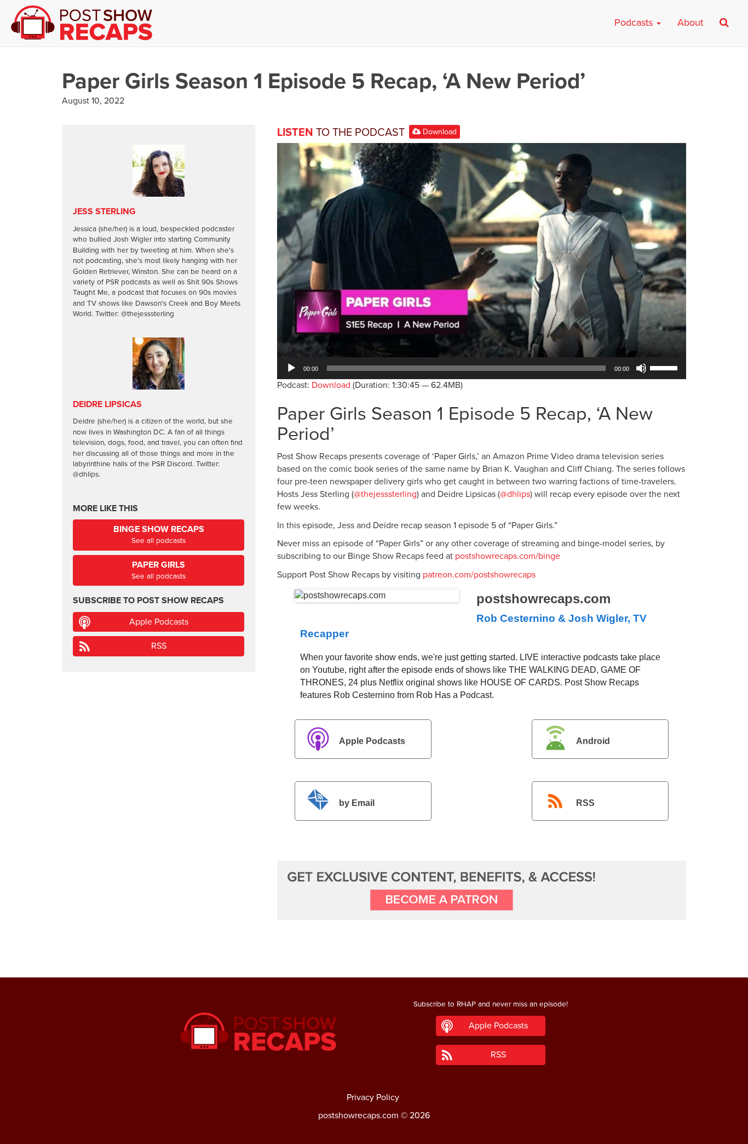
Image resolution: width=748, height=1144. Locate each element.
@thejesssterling (385, 494)
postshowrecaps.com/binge (507, 556)
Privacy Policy (373, 1097)
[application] (481, 368)
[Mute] (641, 368)
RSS (585, 803)
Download (439, 131)
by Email (357, 803)
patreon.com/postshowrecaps (479, 574)
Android (593, 741)
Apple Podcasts (372, 741)
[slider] (665, 367)
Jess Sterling (104, 211)
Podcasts (634, 22)
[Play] (291, 368)
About (690, 22)
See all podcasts (158, 534)
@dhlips (515, 494)
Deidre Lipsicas (107, 404)
